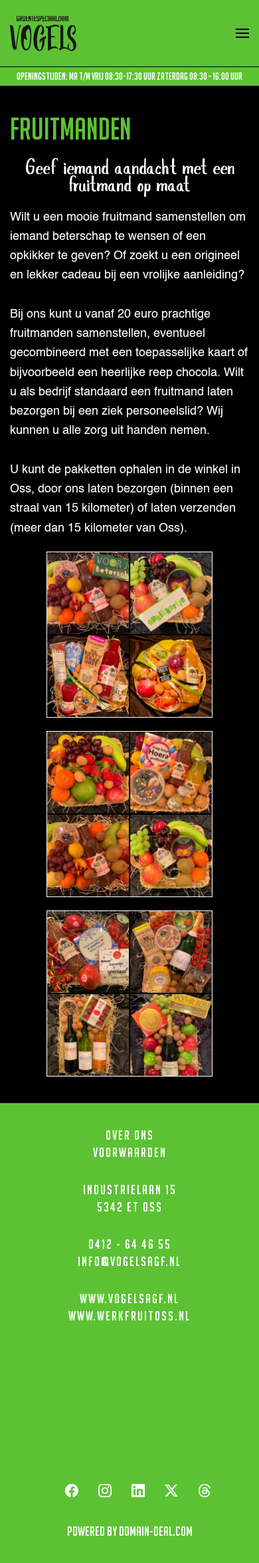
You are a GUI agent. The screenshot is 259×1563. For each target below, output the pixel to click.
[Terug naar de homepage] (43, 33)
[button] (242, 33)
